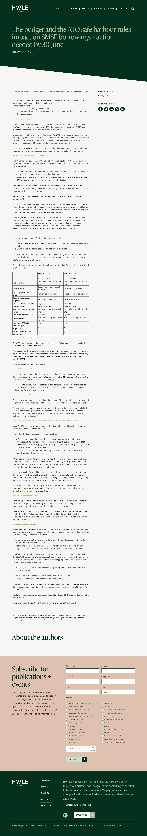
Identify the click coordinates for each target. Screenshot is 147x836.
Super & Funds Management (114, 739)
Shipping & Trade (75, 739)
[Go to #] (133, 9)
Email (68, 687)
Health (106, 723)
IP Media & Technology (77, 729)
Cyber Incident (59, 826)
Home (14, 92)
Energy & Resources (76, 720)
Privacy (107, 733)
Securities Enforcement (112, 736)
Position (69, 677)
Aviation (107, 707)
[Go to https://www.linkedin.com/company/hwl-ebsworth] (65, 815)
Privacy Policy (85, 826)
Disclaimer (72, 826)
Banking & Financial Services (79, 710)
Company (105, 677)
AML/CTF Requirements (40, 826)
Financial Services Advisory (114, 720)
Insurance (107, 726)
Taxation (72, 742)
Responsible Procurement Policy (107, 826)
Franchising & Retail (75, 723)
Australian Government (77, 707)
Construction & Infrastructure (114, 710)
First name (71, 666)
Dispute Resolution (111, 716)
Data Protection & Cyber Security (80, 716)
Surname (105, 666)
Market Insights (23, 92)
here (52, 380)
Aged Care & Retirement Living (79, 703)
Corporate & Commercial (77, 713)
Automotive (108, 703)
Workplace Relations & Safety (115, 742)
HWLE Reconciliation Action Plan (77, 805)
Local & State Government (113, 729)
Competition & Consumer (113, 713)
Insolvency (72, 726)
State (103, 687)
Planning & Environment (77, 733)
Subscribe (81, 815)
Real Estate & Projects (76, 736)
